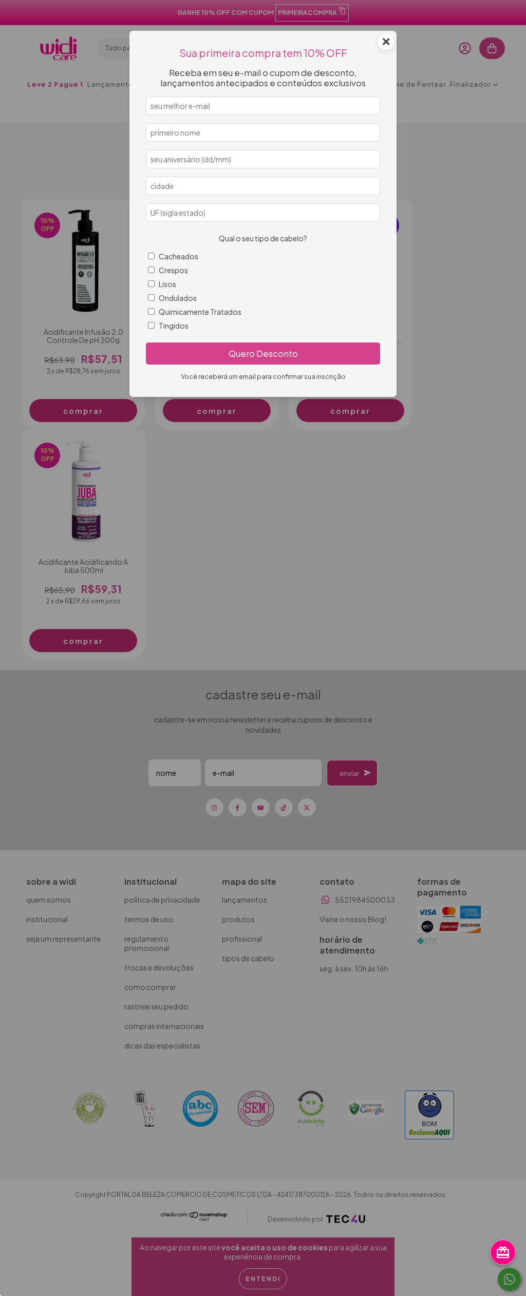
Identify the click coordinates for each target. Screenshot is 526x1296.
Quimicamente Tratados (200, 311)
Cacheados (178, 256)
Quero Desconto (263, 353)
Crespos (173, 270)
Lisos (167, 284)
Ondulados (178, 297)
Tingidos (174, 325)
